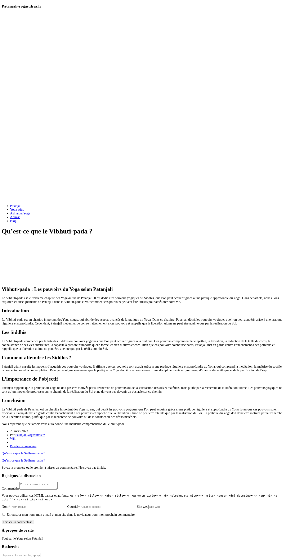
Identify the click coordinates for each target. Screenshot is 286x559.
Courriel (73, 506)
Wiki (13, 438)
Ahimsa (15, 217)
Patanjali (15, 206)
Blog (13, 221)
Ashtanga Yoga (20, 213)
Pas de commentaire (23, 446)
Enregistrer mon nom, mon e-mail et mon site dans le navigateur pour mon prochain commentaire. (71, 514)
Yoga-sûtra (17, 209)
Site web (142, 506)
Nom (6, 506)
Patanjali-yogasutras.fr (30, 435)
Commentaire (10, 488)
